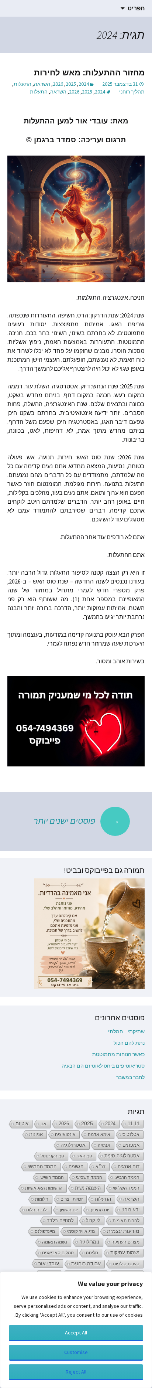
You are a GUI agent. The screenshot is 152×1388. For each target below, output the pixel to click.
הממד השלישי (126, 1188)
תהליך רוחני (132, 91)
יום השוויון (69, 1209)
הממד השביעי (89, 1177)
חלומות (41, 1199)
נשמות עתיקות (124, 1252)
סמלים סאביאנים (58, 1252)
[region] (76, 1330)
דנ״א (101, 1166)
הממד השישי (51, 1177)
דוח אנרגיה (128, 1166)
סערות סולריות (126, 1263)
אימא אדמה (99, 1134)
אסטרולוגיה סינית (121, 1156)
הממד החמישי (42, 1166)
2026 (58, 84)
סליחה (92, 1252)
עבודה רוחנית (86, 1263)
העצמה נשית (88, 1188)
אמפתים (130, 1145)
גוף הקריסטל (52, 1156)
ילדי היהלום (37, 1209)
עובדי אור (48, 1263)
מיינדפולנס (45, 1231)
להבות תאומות (126, 1220)
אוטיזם (21, 1123)
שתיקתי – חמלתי (126, 1031)
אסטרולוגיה (73, 1145)
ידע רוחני (130, 1209)
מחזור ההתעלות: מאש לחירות (89, 72)
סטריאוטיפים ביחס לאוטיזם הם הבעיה (103, 1065)
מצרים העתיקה (125, 1242)
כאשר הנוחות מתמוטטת (118, 1054)
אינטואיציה (65, 1134)
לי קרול (93, 1220)
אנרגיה (104, 1145)
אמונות (36, 1134)
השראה (42, 84)
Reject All (76, 1371)
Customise (76, 1352)
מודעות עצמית (123, 1231)
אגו (43, 1123)
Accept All (76, 1332)
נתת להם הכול (129, 1043)
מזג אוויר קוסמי (81, 1231)
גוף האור (84, 1156)
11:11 (133, 1123)
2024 (84, 84)
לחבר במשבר (130, 1077)
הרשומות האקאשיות (44, 1188)
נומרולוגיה (89, 1242)
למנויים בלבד (60, 1220)
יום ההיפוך (99, 1209)
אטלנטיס (130, 1134)
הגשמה (76, 1166)
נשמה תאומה (54, 1242)
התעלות (22, 84)
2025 (71, 84)
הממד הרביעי (126, 1177)
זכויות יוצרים (72, 1199)
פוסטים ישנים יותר (77, 820)
